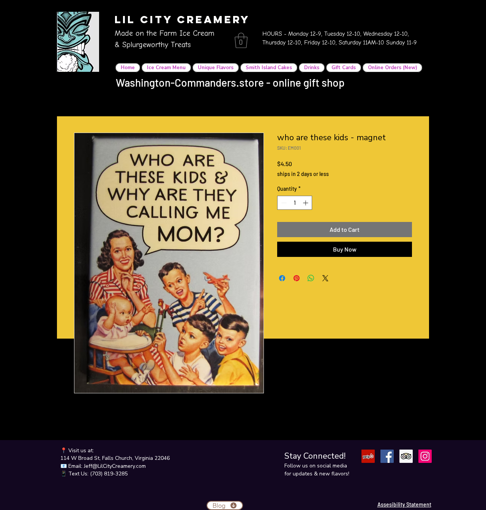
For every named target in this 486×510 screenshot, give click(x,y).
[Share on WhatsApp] (311, 278)
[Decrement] (283, 202)
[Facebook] (387, 456)
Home (82, 105)
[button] (241, 40)
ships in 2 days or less (303, 174)
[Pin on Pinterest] (296, 278)
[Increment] (306, 202)
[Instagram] (425, 456)
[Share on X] (325, 278)
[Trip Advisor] (406, 456)
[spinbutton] (294, 202)
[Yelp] (368, 456)
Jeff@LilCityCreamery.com (115, 466)
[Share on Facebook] (282, 278)
